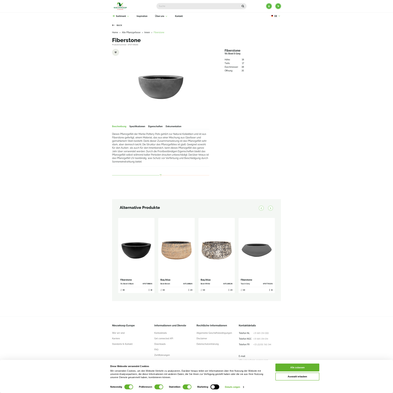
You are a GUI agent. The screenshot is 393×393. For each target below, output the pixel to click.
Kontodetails (160, 333)
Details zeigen (232, 387)
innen (147, 32)
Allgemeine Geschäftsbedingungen (214, 333)
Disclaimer (201, 338)
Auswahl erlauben (297, 376)
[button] (243, 6)
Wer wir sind (118, 333)
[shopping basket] (278, 6)
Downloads (160, 344)
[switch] (158, 386)
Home (115, 32)
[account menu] (269, 6)
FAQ (156, 349)
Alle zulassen (297, 367)
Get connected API (163, 338)
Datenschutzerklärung (207, 344)
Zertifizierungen (162, 355)
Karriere (116, 338)
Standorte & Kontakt (122, 344)
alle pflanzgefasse (131, 32)
